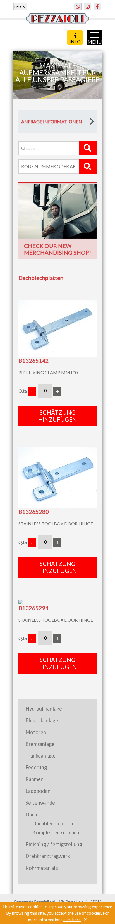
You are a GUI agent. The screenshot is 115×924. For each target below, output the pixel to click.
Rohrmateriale (41, 868)
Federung (36, 767)
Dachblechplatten (52, 823)
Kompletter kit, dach (55, 832)
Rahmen (34, 779)
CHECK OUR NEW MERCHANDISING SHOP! (57, 249)
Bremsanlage (39, 744)
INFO (75, 41)
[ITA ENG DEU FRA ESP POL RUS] (20, 6)
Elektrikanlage (41, 720)
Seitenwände (40, 803)
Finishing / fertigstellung (53, 844)
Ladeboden (38, 791)
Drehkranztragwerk (47, 856)
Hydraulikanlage (43, 709)
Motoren (35, 732)
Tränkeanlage (40, 755)
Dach (31, 814)
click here (72, 919)
